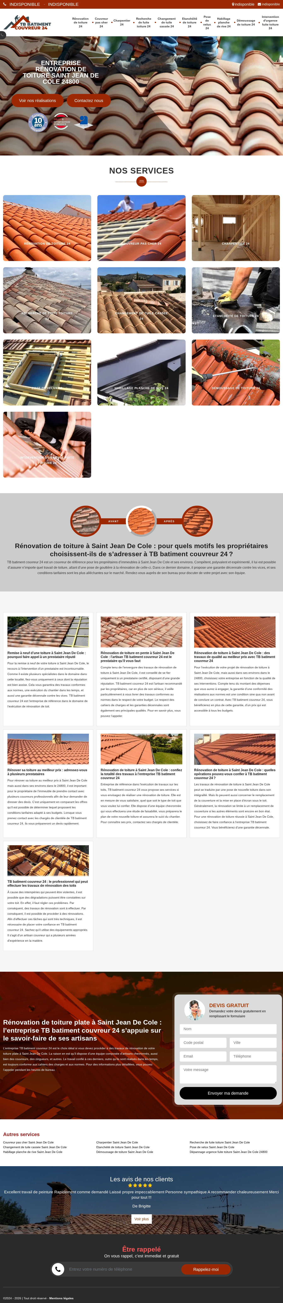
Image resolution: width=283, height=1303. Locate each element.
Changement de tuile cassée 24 (167, 22)
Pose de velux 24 (207, 22)
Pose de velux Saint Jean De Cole (212, 1147)
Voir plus (141, 1219)
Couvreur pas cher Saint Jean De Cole (28, 1142)
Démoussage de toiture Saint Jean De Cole (124, 1152)
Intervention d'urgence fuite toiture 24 (270, 22)
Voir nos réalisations (37, 100)
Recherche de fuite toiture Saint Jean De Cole (220, 1142)
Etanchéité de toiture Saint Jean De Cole (123, 1147)
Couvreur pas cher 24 (101, 22)
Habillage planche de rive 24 (224, 22)
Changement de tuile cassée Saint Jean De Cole (35, 1147)
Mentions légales (61, 1298)
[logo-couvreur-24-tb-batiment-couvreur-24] (30, 22)
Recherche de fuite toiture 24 (143, 22)
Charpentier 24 (122, 22)
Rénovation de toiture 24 (80, 22)
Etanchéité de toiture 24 (189, 22)
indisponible (25, 4)
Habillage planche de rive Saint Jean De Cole (32, 1152)
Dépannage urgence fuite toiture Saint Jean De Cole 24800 (228, 1152)
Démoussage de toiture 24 (246, 22)
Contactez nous (88, 100)
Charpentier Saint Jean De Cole (117, 1142)
